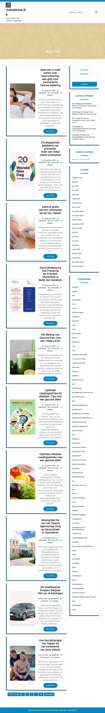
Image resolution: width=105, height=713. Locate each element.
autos (74, 325)
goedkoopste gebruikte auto (82, 418)
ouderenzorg (76, 534)
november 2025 (77, 216)
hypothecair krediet (79, 447)
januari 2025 (76, 258)
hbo (73, 435)
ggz (73, 401)
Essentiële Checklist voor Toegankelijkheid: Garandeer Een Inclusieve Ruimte (83, 137)
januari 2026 (76, 207)
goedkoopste (77, 409)
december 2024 (77, 262)
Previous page (14, 694)
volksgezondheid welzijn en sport (83, 597)
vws (73, 601)
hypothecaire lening (79, 460)
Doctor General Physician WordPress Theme (45, 710)
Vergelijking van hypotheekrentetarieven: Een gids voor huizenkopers (84, 129)
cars (73, 346)
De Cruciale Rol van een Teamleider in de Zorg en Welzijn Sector (83, 120)
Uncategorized (77, 584)
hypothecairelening (78, 464)
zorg (73, 609)
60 (42, 694)
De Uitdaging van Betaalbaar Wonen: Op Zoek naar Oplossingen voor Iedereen (84, 106)
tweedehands (77, 576)
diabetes (75, 371)
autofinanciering (77, 312)
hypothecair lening (78, 451)
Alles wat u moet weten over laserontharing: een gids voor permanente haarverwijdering (50, 77)
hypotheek (76, 468)
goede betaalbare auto (80, 405)
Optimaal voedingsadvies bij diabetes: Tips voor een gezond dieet (50, 395)
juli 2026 (75, 182)
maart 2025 (76, 249)
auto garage (76, 300)
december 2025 (77, 211)
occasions (75, 523)
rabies (74, 550)
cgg (73, 350)
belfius (74, 338)
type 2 (74, 580)
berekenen (76, 342)
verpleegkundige (78, 588)
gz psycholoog (77, 430)
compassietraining (78, 363)
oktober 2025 (77, 220)
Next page (49, 694)
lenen (74, 502)
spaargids (75, 563)
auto (73, 296)
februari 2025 (76, 253)
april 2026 (75, 194)
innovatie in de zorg (79, 485)
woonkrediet (76, 605)
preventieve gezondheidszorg (82, 546)
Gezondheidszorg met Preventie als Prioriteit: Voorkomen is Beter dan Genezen (50, 274)
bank (73, 329)
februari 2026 (76, 203)
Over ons (72, 12)
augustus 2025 (77, 228)
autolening (75, 317)
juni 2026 (75, 186)
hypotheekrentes (78, 477)
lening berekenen (78, 506)
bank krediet (76, 333)
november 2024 (77, 266)
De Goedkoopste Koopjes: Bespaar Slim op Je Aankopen (50, 590)
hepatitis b (75, 439)
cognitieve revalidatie (79, 355)
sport (74, 567)
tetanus (74, 571)
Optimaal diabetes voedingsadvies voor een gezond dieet (50, 457)
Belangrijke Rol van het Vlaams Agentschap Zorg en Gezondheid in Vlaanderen (50, 526)
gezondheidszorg (78, 397)
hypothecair (76, 443)
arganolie (75, 287)
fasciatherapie (77, 388)
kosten (74, 494)
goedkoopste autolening (80, 414)
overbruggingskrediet (79, 538)
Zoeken (84, 70)
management (76, 519)
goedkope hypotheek (79, 426)
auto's (74, 308)
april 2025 (75, 245)
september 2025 (78, 224)
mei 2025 (75, 241)
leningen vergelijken (79, 515)
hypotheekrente (77, 473)
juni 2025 (75, 237)
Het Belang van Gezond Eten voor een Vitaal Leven (50, 337)
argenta (74, 291)
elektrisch (75, 376)
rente (74, 555)
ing (73, 481)
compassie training (78, 359)
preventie (75, 542)
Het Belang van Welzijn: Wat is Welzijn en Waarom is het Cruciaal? (84, 113)
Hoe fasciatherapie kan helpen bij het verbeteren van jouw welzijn (50, 645)
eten (73, 384)
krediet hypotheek (78, 498)
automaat (75, 321)
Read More (50, 131)
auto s (74, 304)
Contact (80, 12)
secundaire (76, 559)
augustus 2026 (77, 178)
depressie (75, 367)
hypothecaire (76, 456)
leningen (75, 510)
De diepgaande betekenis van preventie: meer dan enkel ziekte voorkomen (50, 148)
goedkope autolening (79, 422)
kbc (73, 489)
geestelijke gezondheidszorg (82, 392)
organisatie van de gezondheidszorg (78, 528)
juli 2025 (75, 232)
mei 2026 (75, 190)
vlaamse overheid (78, 593)
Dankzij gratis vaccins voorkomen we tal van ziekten (50, 210)
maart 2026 (76, 199)
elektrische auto (77, 380)
